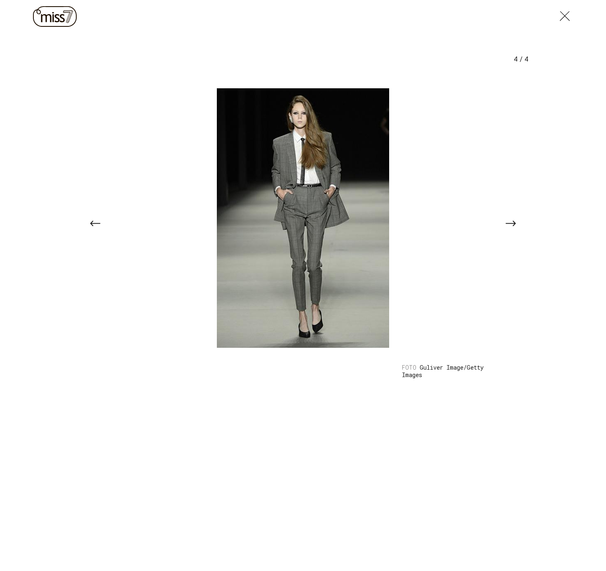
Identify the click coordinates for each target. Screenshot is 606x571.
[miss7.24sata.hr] (57, 16)
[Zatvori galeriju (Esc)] (565, 14)
